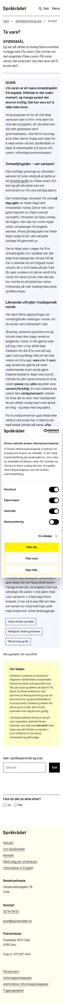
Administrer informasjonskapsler (25, 984)
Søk (46, 8)
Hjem (6, 21)
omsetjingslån (19, 181)
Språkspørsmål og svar (28, 21)
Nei (20, 805)
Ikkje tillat (31, 569)
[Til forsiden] (15, 8)
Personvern (11, 972)
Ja (9, 805)
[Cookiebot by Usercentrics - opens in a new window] (44, 431)
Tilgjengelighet (13, 991)
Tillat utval (31, 558)
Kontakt (8, 855)
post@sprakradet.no (17, 921)
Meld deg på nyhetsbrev (20, 862)
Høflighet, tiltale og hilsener (24, 631)
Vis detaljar (45, 535)
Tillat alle (31, 547)
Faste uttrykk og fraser (21, 621)
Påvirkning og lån (18, 641)
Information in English (18, 868)
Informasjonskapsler (17, 978)
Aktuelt (8, 843)
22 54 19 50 (11, 911)
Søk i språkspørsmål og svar (23, 758)
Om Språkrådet (14, 849)
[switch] (54, 500)
